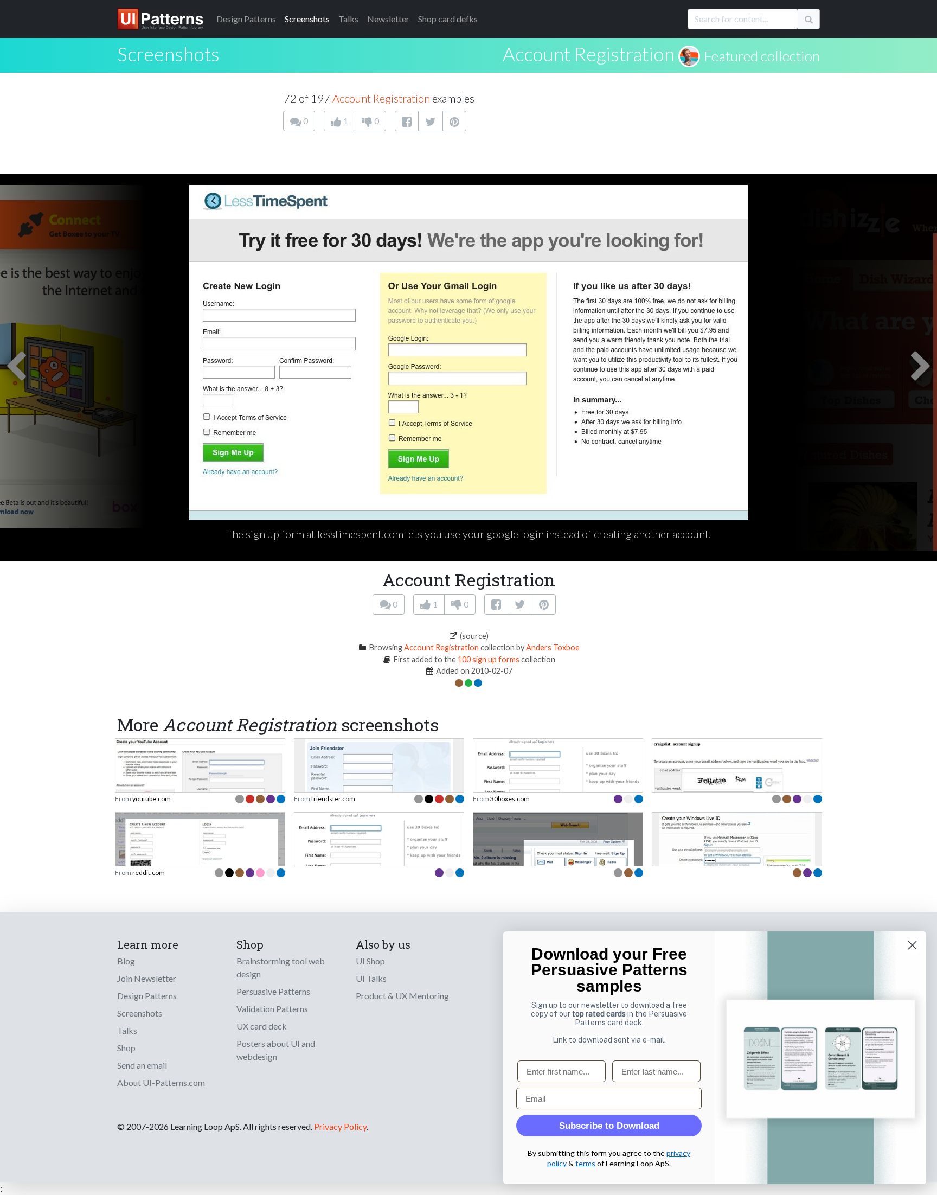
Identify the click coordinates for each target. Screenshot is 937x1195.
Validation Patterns (272, 1009)
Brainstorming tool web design (280, 967)
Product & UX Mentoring (402, 995)
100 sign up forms (488, 659)
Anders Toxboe (553, 647)
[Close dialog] (912, 945)
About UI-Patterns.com (161, 1082)
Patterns (246, 19)
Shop (126, 1048)
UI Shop (370, 961)
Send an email (142, 1065)
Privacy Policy (340, 1126)
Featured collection (762, 56)
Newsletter (388, 19)
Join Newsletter (146, 978)
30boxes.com (510, 799)
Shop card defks (448, 19)
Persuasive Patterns (273, 991)
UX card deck (261, 1026)
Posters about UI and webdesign (275, 1050)
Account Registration (589, 53)
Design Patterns (147, 995)
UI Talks (371, 978)
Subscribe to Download (609, 1126)
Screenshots (307, 19)
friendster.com (333, 799)
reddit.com (148, 872)
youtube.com (151, 799)
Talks (348, 19)
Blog (126, 961)
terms (585, 1163)
